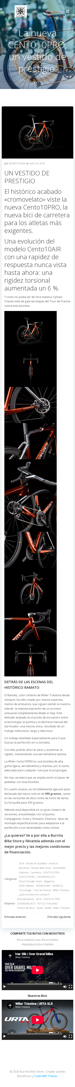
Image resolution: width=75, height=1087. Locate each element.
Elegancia (49, 881)
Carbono (24, 872)
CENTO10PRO (27, 876)
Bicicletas (24, 868)
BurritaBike (59, 868)
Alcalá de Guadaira (36, 863)
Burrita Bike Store (41, 868)
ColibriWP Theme (45, 1076)
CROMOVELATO (46, 876)
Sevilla (47, 908)
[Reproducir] (4, 986)
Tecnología (25, 890)
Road (40, 908)
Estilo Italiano (26, 885)
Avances (53, 863)
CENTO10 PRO (51, 872)
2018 (21, 863)
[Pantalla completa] (70, 986)
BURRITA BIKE (17, 163)
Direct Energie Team (30, 881)
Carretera (35, 872)
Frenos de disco (26, 908)
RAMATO (57, 885)
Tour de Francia (42, 890)
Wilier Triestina (61, 890)
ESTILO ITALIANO (47, 903)
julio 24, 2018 (37, 163)
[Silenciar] (65, 986)
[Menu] (68, 11)
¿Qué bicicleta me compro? (34, 894)
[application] (37, 970)
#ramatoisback (25, 899)
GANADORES (43, 885)
